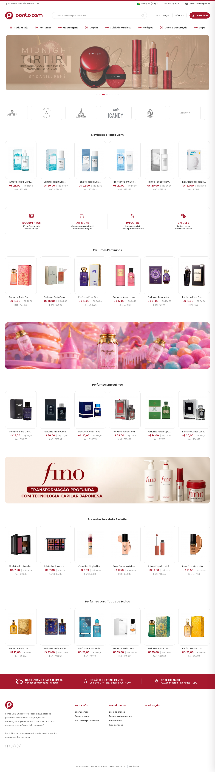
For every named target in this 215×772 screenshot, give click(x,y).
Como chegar (81, 716)
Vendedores (201, 15)
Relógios (148, 27)
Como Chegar (162, 15)
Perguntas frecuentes (120, 716)
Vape (202, 27)
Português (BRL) (148, 3)
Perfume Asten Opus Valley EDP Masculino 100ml (174, 431)
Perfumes (45, 27)
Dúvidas (179, 15)
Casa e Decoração (175, 27)
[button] (96, 94)
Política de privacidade (86, 720)
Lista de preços (117, 711)
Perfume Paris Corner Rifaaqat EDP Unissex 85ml (139, 648)
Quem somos (81, 711)
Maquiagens (70, 27)
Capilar (94, 27)
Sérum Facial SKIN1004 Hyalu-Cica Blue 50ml (67, 181)
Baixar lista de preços (199, 3)
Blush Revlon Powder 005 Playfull (26, 566)
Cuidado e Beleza (120, 27)
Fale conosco (116, 724)
